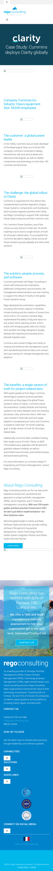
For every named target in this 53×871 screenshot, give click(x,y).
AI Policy (33, 867)
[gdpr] (26, 800)
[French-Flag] (26, 838)
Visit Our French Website (26, 844)
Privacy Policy (23, 867)
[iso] (26, 811)
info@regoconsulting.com (16, 720)
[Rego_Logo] (15, 6)
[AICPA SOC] (26, 788)
